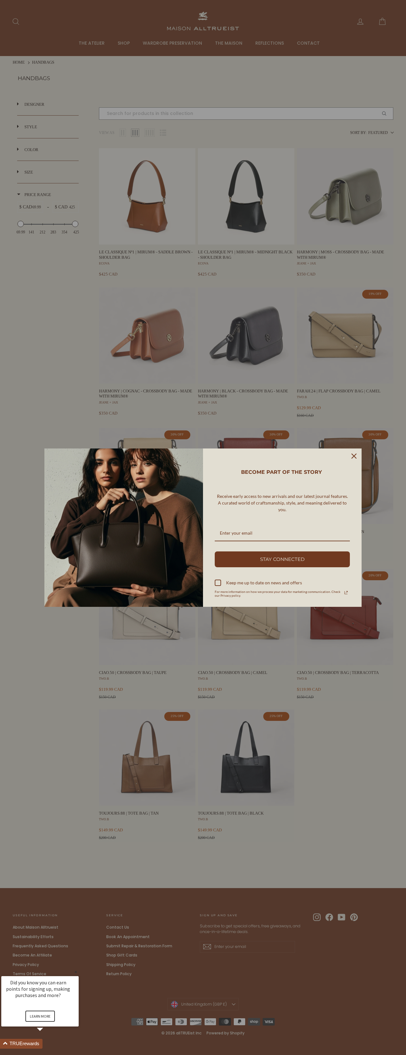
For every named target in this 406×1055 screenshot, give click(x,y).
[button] (47, 1044)
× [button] (76, 972)
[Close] (354, 456)
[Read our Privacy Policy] (346, 592)
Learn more (40, 1016)
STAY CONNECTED (282, 559)
